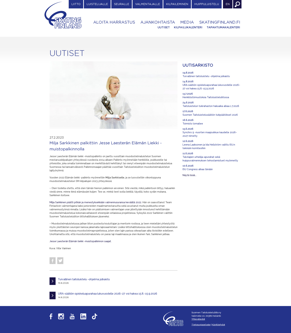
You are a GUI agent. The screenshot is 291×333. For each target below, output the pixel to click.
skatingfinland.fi (219, 22)
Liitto (75, 4)
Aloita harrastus (114, 22)
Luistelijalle (97, 4)
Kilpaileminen (177, 4)
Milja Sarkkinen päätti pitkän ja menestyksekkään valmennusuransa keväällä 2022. (96, 202)
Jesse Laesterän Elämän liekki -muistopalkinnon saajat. (80, 241)
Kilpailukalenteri (188, 27)
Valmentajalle (147, 4)
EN (228, 4)
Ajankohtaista (157, 22)
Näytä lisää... (190, 175)
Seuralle (121, 4)
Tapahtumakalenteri (223, 27)
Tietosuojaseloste (201, 324)
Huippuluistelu (206, 4)
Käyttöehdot (218, 324)
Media (187, 22)
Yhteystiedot (198, 319)
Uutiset (164, 27)
